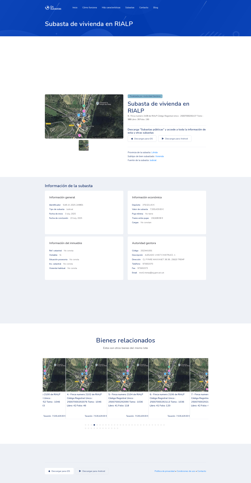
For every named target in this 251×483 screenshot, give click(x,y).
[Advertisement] (125, 58)
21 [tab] (143, 425)
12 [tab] (117, 425)
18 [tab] (135, 425)
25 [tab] (155, 425)
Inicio (74, 7)
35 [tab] (103, 428)
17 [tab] (132, 425)
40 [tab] (117, 428)
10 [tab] (111, 425)
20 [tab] (140, 425)
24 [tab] (152, 425)
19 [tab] (138, 425)
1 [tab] (85, 425)
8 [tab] (106, 425)
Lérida (154, 152)
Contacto (143, 7)
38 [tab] (111, 428)
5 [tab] (97, 425)
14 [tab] (123, 425)
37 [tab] (109, 428)
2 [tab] (88, 425)
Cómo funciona (89, 7)
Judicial (153, 160)
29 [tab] (85, 428)
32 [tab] (94, 428)
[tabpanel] (63, 388)
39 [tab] (114, 428)
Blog (155, 7)
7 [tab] (103, 425)
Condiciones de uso (186, 471)
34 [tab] (100, 428)
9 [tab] (109, 425)
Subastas (129, 7)
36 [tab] (106, 428)
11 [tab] (114, 425)
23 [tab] (149, 425)
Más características (111, 7)
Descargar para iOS (143, 138)
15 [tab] (126, 425)
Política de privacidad (165, 471)
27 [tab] (161, 425)
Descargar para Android (176, 138)
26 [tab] (158, 425)
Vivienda (159, 156)
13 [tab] (120, 425)
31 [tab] (91, 428)
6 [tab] (100, 425)
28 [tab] (164, 425)
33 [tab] (97, 428)
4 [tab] (94, 425)
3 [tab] (91, 425)
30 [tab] (88, 428)
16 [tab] (129, 425)
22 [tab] (146, 425)
